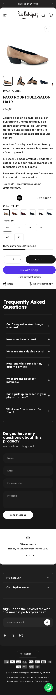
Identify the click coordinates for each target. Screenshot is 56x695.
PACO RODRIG (12, 90)
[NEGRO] (32, 213)
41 (19, 237)
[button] (28, 198)
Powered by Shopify (40, 672)
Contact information (28, 677)
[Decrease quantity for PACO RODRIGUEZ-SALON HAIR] (6, 259)
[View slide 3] (30, 555)
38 (29, 227)
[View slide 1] (22, 555)
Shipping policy (26, 681)
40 (7, 237)
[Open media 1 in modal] (47, 29)
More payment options (29, 277)
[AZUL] (50, 213)
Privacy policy (12, 677)
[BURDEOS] (24, 213)
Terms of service (42, 681)
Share (10, 283)
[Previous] (4, 4)
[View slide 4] (33, 555)
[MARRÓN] (41, 213)
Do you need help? (43, 283)
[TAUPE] (6, 213)
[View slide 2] (26, 555)
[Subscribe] (47, 622)
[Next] (51, 4)
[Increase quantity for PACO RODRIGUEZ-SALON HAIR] (20, 259)
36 (7, 227)
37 (18, 227)
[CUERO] (15, 213)
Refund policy (13, 681)
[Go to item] (8, 81)
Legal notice (43, 677)
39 (41, 227)
